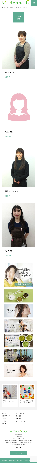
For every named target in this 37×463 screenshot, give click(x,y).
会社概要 (18, 418)
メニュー (4, 413)
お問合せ (4, 421)
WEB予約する (18, 453)
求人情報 (18, 416)
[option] (10, 395)
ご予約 (4, 418)
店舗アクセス (6, 416)
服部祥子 (7, 196)
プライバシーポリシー (22, 421)
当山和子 (7, 77)
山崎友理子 (8, 255)
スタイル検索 (20, 413)
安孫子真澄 (8, 136)
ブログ (4, 423)
